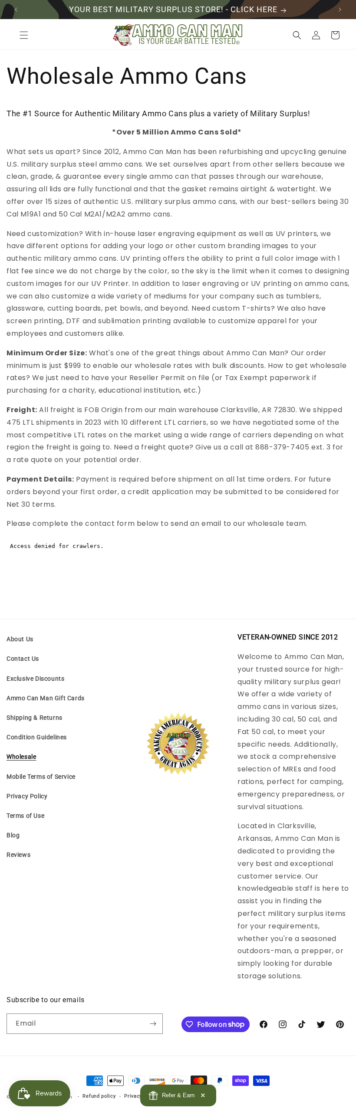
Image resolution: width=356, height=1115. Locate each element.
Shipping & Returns (35, 717)
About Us (20, 639)
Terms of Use (25, 815)
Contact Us (23, 658)
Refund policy (98, 1096)
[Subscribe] (152, 1023)
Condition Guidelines (37, 737)
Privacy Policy (27, 796)
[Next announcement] (339, 9)
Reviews (18, 854)
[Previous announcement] (16, 9)
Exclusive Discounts (35, 678)
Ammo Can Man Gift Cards (46, 698)
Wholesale (21, 756)
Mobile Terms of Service (41, 776)
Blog (13, 835)
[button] (23, 35)
